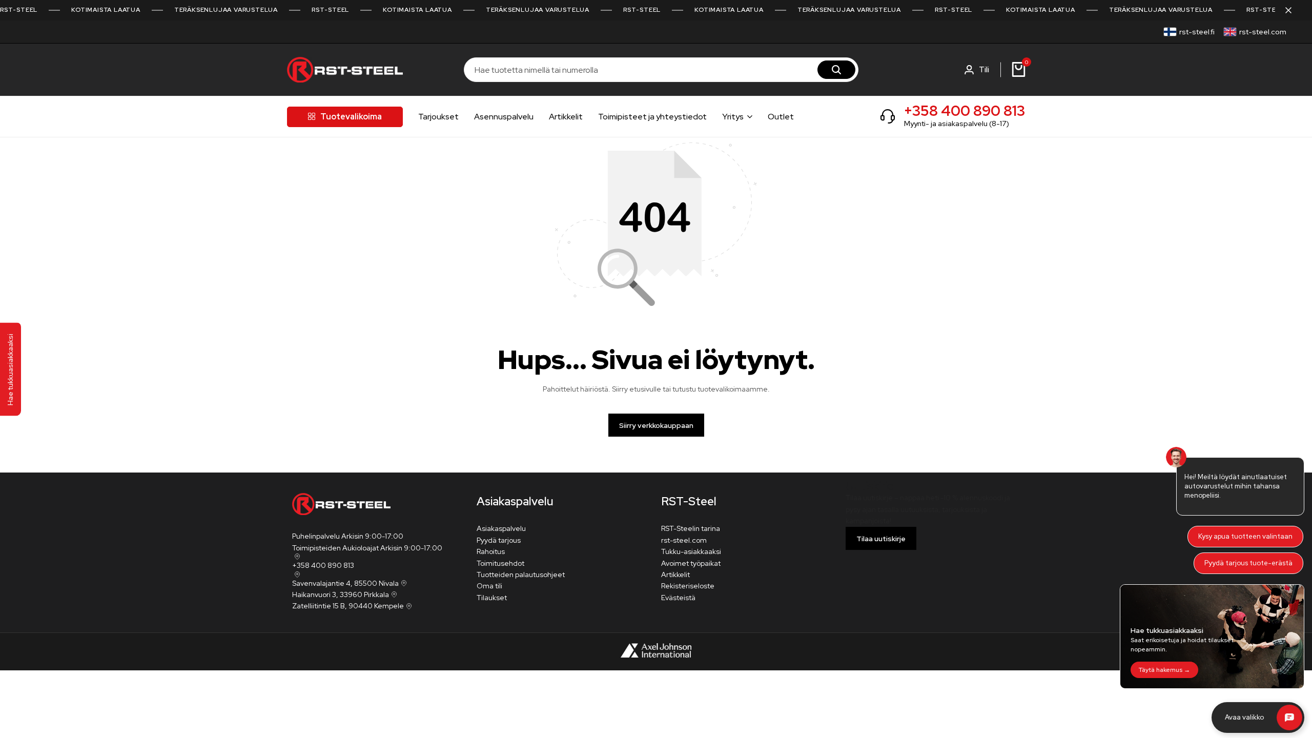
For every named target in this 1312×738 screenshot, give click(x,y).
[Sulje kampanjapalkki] (1293, 10)
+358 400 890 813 (964, 110)
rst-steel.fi (1197, 31)
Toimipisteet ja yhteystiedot (652, 116)
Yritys (733, 116)
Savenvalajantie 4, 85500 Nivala (345, 583)
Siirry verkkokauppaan (656, 425)
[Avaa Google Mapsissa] (296, 557)
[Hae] (836, 69)
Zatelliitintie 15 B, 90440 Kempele (348, 605)
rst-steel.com (1262, 31)
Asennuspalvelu (504, 116)
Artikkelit (566, 116)
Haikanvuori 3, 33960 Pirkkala (340, 594)
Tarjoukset (438, 116)
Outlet (781, 116)
